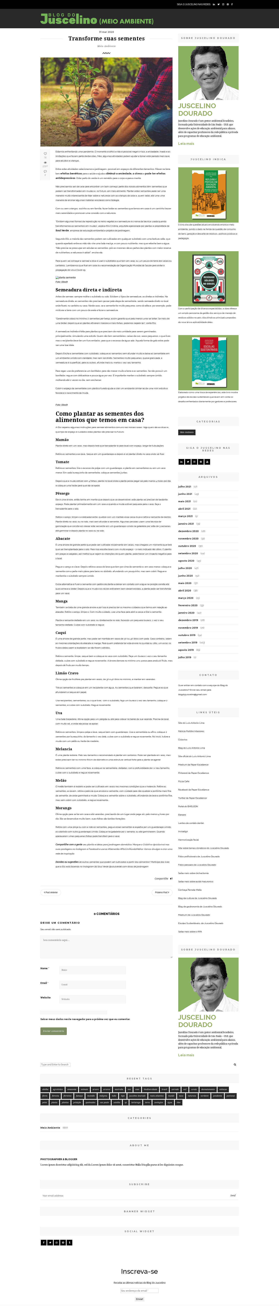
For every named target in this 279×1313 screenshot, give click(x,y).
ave (129, 1089)
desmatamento (208, 1089)
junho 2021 (185, 494)
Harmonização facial (188, 839)
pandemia (217, 1096)
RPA (200, 931)
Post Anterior (51, 892)
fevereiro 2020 (188, 605)
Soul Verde (62, 230)
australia (119, 1089)
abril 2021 (184, 508)
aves (137, 1089)
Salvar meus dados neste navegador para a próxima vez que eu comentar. (85, 1019)
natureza (192, 1096)
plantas (65, 1102)
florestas (68, 1096)
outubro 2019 (186, 635)
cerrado (175, 1089)
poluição (77, 1102)
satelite (116, 1102)
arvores (106, 1089)
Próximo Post (161, 892)
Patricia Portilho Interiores (191, 731)
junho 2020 (185, 575)
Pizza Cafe (183, 781)
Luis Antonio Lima (195, 723)
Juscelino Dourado (219, 848)
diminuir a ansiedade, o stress (124, 173)
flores (44, 1096)
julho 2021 (184, 486)
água (170, 1102)
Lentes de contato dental (191, 823)
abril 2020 (184, 590)
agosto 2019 (186, 650)
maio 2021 (184, 501)
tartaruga (135, 1102)
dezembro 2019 (188, 620)
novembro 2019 (188, 627)
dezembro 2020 (188, 531)
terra (147, 1102)
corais (194, 1089)
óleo (178, 1102)
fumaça (79, 1096)
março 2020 (185, 598)
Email (44, 983)
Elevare (182, 814)
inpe (123, 1096)
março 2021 (185, 516)
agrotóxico (58, 1089)
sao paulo (104, 1102)
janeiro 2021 (186, 523)
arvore (96, 1089)
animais (84, 1089)
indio (114, 1096)
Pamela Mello (195, 890)
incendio (91, 1096)
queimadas (90, 1102)
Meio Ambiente (106, 46)
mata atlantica (157, 1096)
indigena (103, 1096)
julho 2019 (184, 657)
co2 (185, 1089)
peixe (44, 1102)
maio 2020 (185, 583)
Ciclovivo (182, 739)
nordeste (205, 1096)
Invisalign (183, 831)
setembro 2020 (188, 553)
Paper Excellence (199, 764)
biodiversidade (150, 1089)
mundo (171, 1096)
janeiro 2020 (186, 612)
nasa (181, 1096)
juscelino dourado (137, 1096)
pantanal (231, 1096)
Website (45, 997)
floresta (55, 1096)
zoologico (158, 1102)
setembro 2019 (187, 642)
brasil (164, 1089)
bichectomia (202, 873)
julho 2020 (185, 568)
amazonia (71, 1089)
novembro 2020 (188, 538)
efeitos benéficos (71, 173)
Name (44, 968)
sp (126, 1102)
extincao (223, 1089)
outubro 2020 (187, 546)
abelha (45, 1089)
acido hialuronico (204, 881)
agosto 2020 (186, 560)
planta (54, 1102)
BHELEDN (193, 806)
